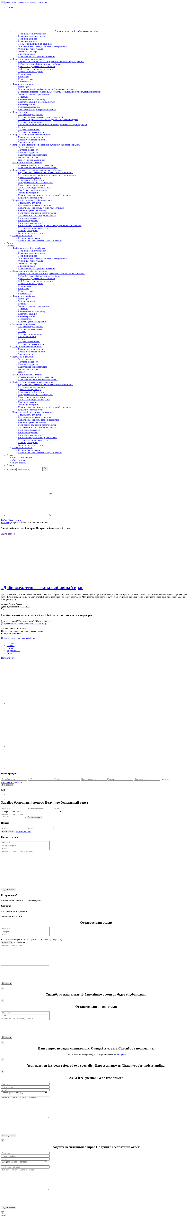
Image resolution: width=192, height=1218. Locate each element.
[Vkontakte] (28, 703)
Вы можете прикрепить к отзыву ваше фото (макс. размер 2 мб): (32, 939)
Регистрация (7, 785)
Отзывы (10, 645)
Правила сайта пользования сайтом (18, 638)
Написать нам (7, 658)
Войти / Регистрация (11, 520)
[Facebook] (28, 681)
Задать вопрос (8, 534)
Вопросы (11, 653)
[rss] (28, 746)
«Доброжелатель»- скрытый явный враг (42, 587)
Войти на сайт (8, 832)
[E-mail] (28, 768)
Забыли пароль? (23, 831)
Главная (5, 522)
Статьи (10, 648)
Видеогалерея (13, 650)
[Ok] (28, 725)
